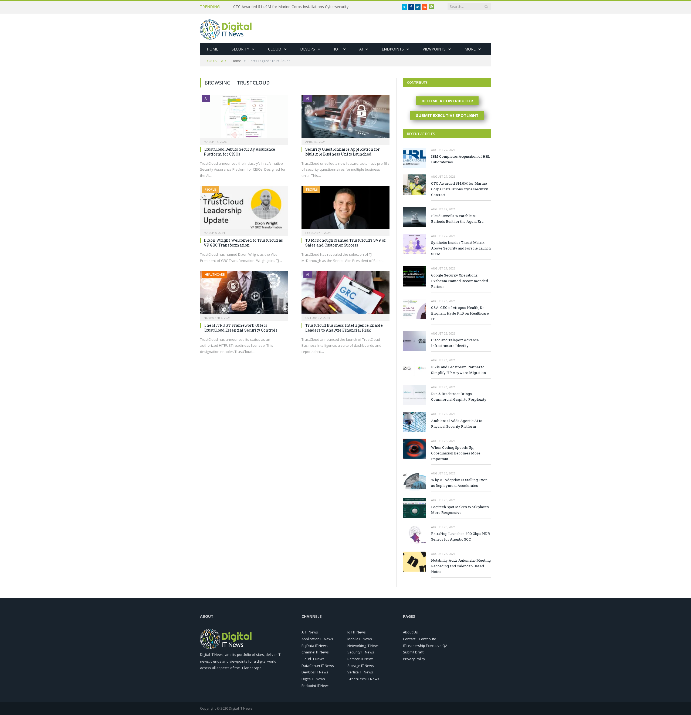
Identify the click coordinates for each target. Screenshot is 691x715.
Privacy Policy (414, 658)
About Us (410, 632)
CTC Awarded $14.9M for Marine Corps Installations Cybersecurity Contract (295, 6)
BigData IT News (315, 645)
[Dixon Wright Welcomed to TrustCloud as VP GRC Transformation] (244, 209)
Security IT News (360, 652)
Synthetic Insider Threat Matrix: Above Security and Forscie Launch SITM (461, 248)
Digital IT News (313, 678)
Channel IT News (315, 652)
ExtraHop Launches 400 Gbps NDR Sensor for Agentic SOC (460, 536)
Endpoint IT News (316, 685)
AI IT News (310, 632)
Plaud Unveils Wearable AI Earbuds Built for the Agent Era (457, 218)
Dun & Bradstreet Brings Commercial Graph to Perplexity (458, 396)
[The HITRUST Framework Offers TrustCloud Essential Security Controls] (244, 294)
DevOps (307, 49)
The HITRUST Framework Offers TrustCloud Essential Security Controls (240, 328)
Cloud (274, 49)
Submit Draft (413, 652)
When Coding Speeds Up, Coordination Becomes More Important (455, 453)
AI (361, 49)
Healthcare (215, 274)
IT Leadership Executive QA (425, 645)
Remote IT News (360, 658)
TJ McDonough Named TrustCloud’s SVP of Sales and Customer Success (345, 243)
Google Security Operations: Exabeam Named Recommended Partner (459, 281)
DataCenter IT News (318, 665)
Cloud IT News (313, 658)
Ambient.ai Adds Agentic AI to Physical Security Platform (456, 423)
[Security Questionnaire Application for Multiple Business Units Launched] (345, 118)
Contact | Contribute (419, 638)
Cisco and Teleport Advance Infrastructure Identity (455, 343)
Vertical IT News (360, 672)
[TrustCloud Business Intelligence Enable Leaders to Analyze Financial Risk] (345, 294)
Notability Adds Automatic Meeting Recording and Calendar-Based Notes (461, 566)
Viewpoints (434, 49)
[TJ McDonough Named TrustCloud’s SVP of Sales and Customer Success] (345, 209)
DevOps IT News (315, 672)
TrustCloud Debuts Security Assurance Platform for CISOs (239, 152)
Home (212, 49)
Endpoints (393, 49)
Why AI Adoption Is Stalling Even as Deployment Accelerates (459, 482)
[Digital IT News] (226, 28)
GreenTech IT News (363, 678)
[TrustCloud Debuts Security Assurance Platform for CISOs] (244, 118)
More (470, 49)
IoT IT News (356, 632)
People (210, 189)
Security (240, 49)
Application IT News (317, 638)
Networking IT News (363, 645)
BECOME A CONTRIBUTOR (447, 100)
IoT (337, 49)
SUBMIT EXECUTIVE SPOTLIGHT (447, 115)
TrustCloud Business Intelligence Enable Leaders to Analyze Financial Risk (344, 328)
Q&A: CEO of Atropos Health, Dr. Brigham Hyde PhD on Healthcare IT (460, 313)
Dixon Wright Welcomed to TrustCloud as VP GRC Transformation (243, 243)
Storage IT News (360, 665)
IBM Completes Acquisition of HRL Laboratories (460, 159)
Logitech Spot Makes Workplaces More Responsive (460, 509)
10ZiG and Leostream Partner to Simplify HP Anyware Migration (458, 370)
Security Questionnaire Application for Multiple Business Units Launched (342, 152)
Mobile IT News (359, 638)
